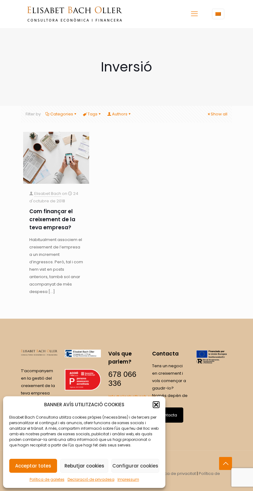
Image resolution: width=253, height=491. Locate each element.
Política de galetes (47, 479)
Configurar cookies (135, 466)
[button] (156, 405)
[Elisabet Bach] (74, 14)
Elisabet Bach (47, 193)
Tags (92, 114)
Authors (119, 114)
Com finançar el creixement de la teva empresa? (52, 219)
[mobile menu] (194, 14)
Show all (219, 114)
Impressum (128, 479)
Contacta (167, 415)
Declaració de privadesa (91, 479)
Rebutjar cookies (84, 466)
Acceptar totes (33, 466)
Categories (61, 114)
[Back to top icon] (225, 463)
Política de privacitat (175, 473)
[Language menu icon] (218, 14)
